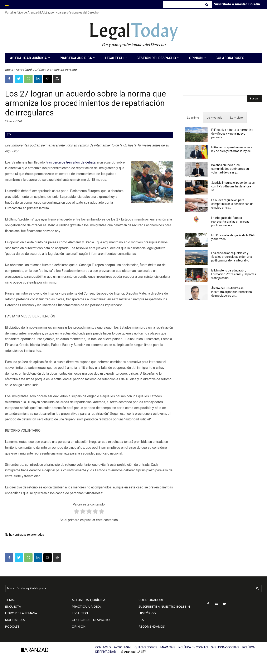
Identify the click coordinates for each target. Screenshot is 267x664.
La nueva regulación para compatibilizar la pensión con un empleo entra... (232, 203)
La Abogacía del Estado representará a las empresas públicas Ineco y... (230, 221)
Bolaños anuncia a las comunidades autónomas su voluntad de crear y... (230, 168)
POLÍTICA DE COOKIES (193, 647)
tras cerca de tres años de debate (71, 162)
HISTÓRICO (147, 613)
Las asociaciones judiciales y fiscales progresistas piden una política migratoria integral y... (231, 256)
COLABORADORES (152, 600)
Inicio (9, 69)
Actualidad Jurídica (30, 69)
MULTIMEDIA (15, 620)
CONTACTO (103, 647)
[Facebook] (9, 79)
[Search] (207, 4)
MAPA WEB (167, 647)
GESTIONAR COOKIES (225, 647)
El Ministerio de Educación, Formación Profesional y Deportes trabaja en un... (233, 274)
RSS (141, 620)
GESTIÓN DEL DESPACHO (91, 620)
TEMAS (10, 600)
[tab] (193, 117)
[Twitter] (19, 79)
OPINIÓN (79, 626)
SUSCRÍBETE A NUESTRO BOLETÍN (164, 606)
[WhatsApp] (28, 79)
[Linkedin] (38, 79)
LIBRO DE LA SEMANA (21, 613)
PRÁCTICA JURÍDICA (86, 606)
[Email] (47, 79)
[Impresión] (57, 79)
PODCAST (12, 626)
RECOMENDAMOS (152, 626)
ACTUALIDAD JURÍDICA (88, 600)
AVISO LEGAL (122, 647)
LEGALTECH (80, 613)
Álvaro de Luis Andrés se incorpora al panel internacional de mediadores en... (231, 291)
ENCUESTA (13, 606)
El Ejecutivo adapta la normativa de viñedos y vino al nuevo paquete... (232, 133)
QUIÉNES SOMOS (146, 647)
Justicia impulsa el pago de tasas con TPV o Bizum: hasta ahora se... (233, 186)
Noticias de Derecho (62, 69)
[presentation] (193, 117)
